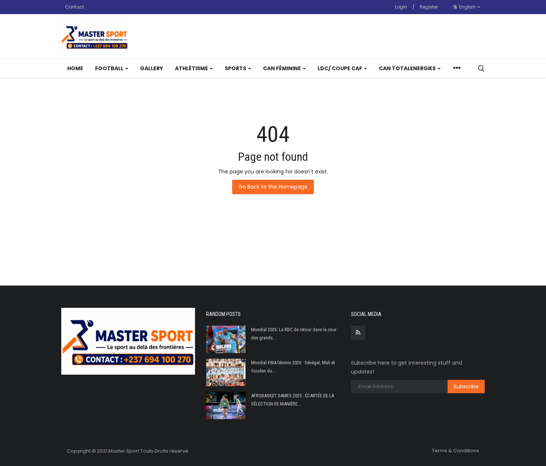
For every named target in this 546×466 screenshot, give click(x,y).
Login (401, 7)
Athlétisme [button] (192, 68)
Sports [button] (236, 68)
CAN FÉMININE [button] (282, 68)
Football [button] (109, 68)
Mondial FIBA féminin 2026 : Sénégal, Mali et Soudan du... (293, 367)
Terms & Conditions (455, 450)
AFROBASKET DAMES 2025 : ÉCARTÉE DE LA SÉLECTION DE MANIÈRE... (292, 400)
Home (75, 68)
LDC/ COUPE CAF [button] (340, 68)
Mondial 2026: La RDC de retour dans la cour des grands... (294, 333)
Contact (74, 7)
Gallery (151, 68)
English (467, 7)
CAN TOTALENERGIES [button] (408, 68)
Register (429, 7)
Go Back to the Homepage (273, 186)
